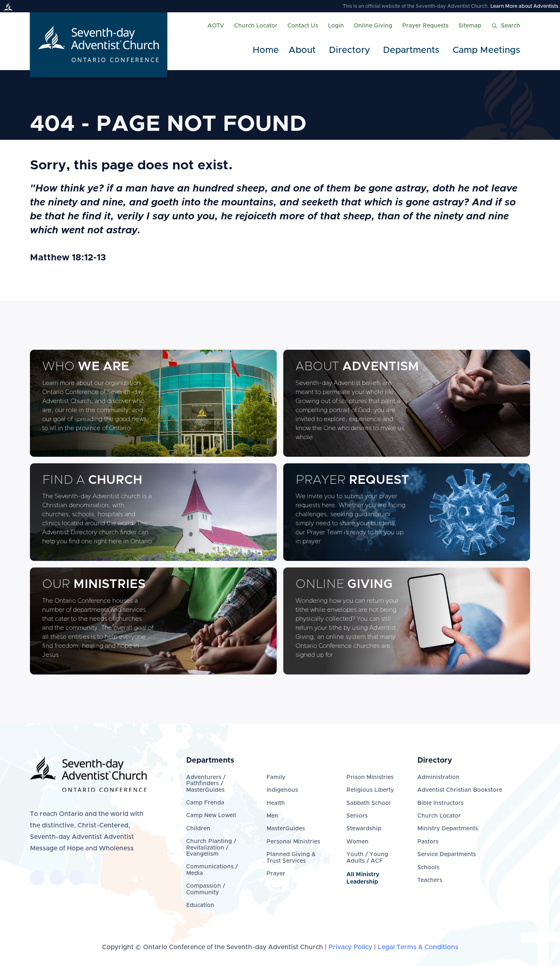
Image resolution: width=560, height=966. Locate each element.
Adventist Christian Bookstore (459, 790)
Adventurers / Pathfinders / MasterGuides (205, 784)
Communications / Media (212, 870)
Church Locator (256, 26)
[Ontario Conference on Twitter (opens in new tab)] (57, 877)
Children (198, 829)
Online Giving (373, 26)
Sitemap (469, 26)
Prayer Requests (425, 26)
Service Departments (446, 854)
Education (200, 905)
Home (266, 50)
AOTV (215, 26)
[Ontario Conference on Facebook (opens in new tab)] (37, 877)
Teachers (429, 880)
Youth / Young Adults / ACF (367, 857)
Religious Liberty (370, 790)
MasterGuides (285, 829)
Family (275, 777)
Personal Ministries (293, 842)
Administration (438, 777)
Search (510, 26)
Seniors (357, 816)
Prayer (275, 874)
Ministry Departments (447, 829)
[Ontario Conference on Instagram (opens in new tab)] (76, 877)
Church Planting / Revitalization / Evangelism (211, 847)
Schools (428, 867)
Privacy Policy (350, 947)
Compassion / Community (205, 889)
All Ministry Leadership (362, 878)
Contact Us (302, 26)
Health (275, 803)
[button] (304, 51)
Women (357, 842)
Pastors (428, 842)
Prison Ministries (370, 777)
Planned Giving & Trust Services (291, 857)
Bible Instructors (440, 803)
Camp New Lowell (211, 815)
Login (336, 26)
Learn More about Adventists (524, 6)
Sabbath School (368, 803)
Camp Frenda (205, 803)
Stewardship (363, 829)
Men (272, 816)
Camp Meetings (486, 50)
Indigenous (282, 790)
